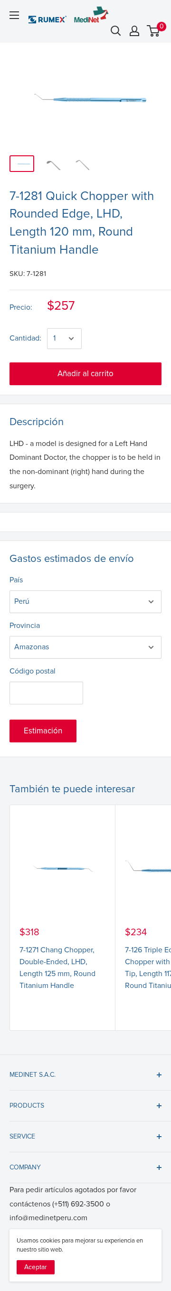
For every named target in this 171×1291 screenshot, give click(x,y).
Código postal (33, 671)
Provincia (25, 625)
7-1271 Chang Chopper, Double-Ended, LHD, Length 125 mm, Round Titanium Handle (57, 967)
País (16, 580)
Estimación (43, 731)
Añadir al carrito (85, 374)
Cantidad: (25, 338)
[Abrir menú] (14, 15)
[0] (154, 31)
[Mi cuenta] (134, 31)
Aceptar (35, 1267)
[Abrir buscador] (116, 31)
